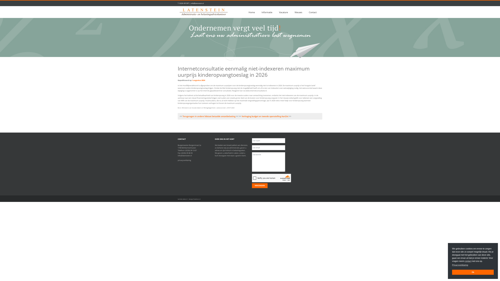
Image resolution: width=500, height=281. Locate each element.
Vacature (283, 12)
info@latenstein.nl (197, 3)
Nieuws (298, 12)
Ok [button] (473, 272)
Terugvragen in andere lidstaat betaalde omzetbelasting (209, 116)
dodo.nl (185, 199)
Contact (313, 12)
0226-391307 (184, 3)
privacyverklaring (184, 160)
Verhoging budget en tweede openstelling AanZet (265, 116)
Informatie (267, 12)
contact (468, 261)
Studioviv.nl (197, 199)
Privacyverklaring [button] (460, 265)
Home (252, 12)
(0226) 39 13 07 (191, 150)
